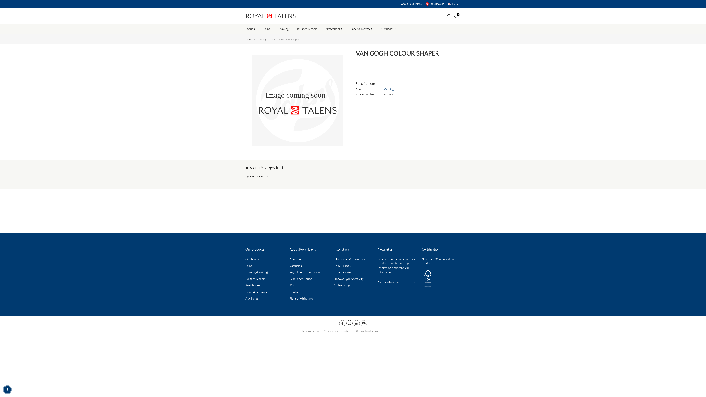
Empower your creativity (348, 279)
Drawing (284, 29)
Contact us (296, 292)
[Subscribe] (412, 282)
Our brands (252, 259)
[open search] (448, 16)
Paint (266, 29)
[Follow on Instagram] (349, 323)
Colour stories (343, 272)
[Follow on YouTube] (364, 323)
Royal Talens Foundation (305, 272)
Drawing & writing (256, 272)
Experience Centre (301, 279)
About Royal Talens (411, 4)
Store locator (437, 4)
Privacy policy (330, 331)
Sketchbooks (334, 29)
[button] (453, 4)
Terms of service (311, 331)
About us (295, 259)
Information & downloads (350, 259)
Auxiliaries (387, 29)
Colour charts (342, 266)
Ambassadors (342, 285)
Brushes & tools (307, 29)
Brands (250, 29)
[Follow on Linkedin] (357, 323)
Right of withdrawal (302, 298)
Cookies (345, 331)
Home (248, 39)
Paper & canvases (361, 29)
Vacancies (296, 266)
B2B (292, 285)
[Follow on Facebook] (342, 323)
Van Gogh (262, 39)
